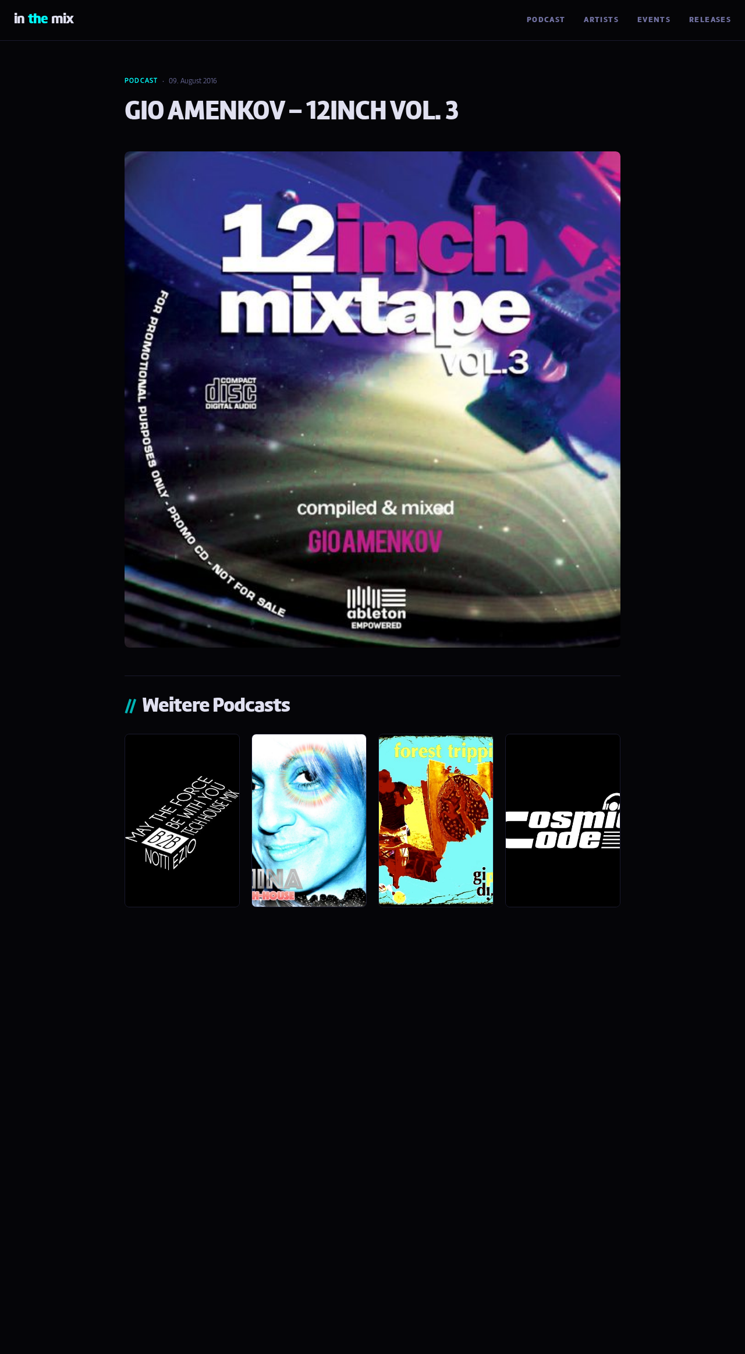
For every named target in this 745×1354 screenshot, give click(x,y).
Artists (601, 20)
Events (653, 20)
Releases (710, 20)
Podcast (546, 20)
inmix (43, 19)
